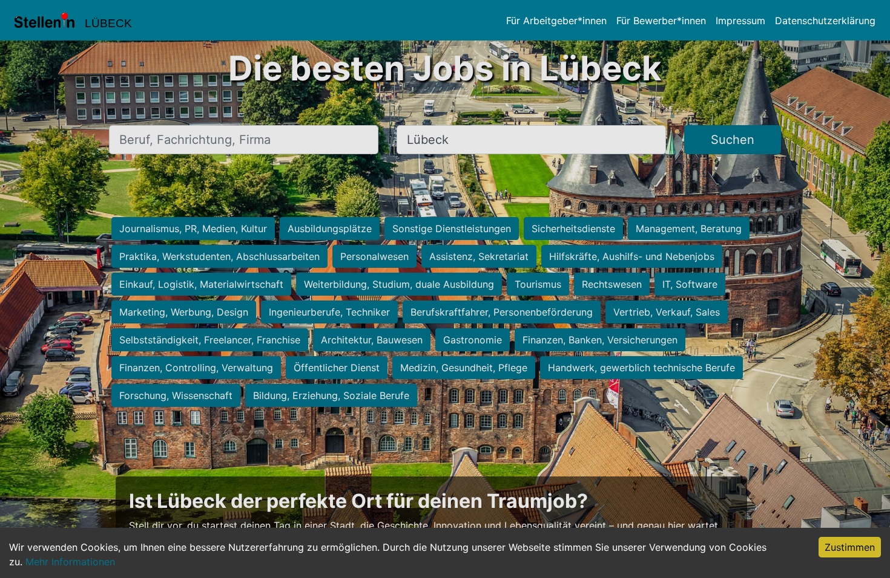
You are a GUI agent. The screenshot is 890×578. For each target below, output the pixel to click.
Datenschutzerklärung (825, 21)
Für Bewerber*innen (661, 21)
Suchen (732, 139)
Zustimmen (850, 547)
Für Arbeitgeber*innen (556, 21)
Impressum (740, 21)
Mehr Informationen (70, 562)
